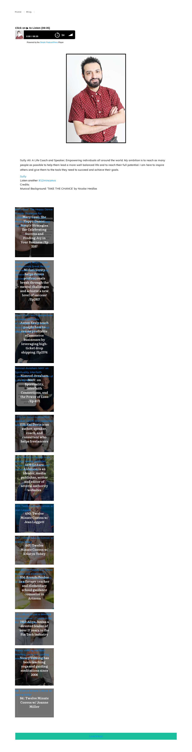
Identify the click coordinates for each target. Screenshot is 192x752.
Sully (23, 176)
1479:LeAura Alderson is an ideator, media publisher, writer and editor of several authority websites (32, 463)
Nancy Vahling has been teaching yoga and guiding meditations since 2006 (32, 654)
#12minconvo (47, 180)
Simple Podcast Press (49, 42)
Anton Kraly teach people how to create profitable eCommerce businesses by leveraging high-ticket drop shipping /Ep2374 (34, 323)
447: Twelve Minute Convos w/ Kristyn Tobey (34, 540)
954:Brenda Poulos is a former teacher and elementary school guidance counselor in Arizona (34, 576)
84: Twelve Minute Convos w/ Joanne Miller (33, 692)
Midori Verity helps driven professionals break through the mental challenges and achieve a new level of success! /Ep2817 (32, 270)
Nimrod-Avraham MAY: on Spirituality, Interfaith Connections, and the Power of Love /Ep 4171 (34, 374)
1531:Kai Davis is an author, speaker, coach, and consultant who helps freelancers (34, 421)
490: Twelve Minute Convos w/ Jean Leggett (34, 508)
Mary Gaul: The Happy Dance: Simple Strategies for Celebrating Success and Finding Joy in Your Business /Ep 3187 (34, 217)
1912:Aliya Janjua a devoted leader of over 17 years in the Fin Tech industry (33, 618)
